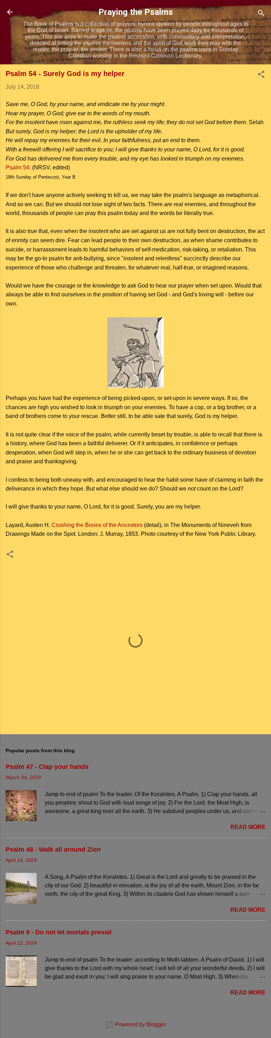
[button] (261, 75)
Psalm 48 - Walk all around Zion (53, 849)
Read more (247, 827)
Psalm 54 (17, 167)
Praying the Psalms (135, 12)
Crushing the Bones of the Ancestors (97, 525)
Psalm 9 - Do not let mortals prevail (59, 932)
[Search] (261, 14)
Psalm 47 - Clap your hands (47, 766)
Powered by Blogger (140, 1024)
